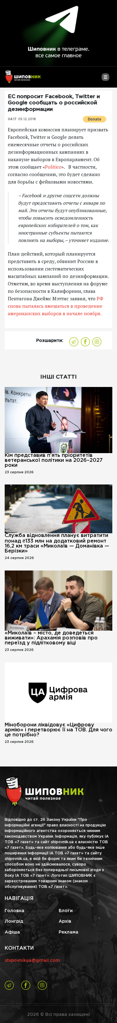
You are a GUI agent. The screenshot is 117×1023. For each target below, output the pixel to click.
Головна (14, 911)
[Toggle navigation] (105, 79)
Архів (65, 921)
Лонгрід (14, 921)
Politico (53, 167)
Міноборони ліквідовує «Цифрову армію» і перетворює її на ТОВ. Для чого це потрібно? (58, 730)
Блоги (66, 911)
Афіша (12, 932)
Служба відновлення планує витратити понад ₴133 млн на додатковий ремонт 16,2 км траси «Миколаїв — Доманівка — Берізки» (57, 543)
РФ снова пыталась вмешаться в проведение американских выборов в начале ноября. (55, 305)
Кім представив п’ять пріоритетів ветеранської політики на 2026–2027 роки (54, 460)
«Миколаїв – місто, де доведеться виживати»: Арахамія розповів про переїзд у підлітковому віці (51, 638)
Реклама (68, 932)
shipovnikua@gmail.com (32, 960)
